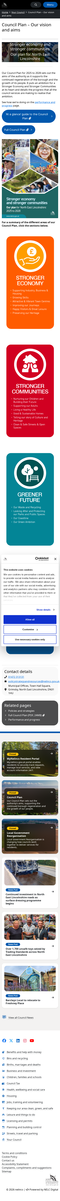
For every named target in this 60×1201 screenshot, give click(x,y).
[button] (35, 5)
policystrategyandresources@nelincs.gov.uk (34, 681)
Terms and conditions (14, 1153)
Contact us (8, 1160)
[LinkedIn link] (18, 1040)
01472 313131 (16, 677)
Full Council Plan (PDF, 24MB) (25, 715)
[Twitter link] (11, 1040)
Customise (28, 629)
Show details (43, 609)
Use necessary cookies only (30, 639)
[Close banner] (55, 559)
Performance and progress (24, 719)
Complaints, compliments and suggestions (27, 1167)
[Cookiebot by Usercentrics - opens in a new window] (36, 559)
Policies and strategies (21, 710)
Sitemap (6, 1171)
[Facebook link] (4, 1040)
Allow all (30, 619)
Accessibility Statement (15, 1164)
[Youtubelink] (32, 1040)
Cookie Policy (9, 1156)
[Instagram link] (25, 1040)
